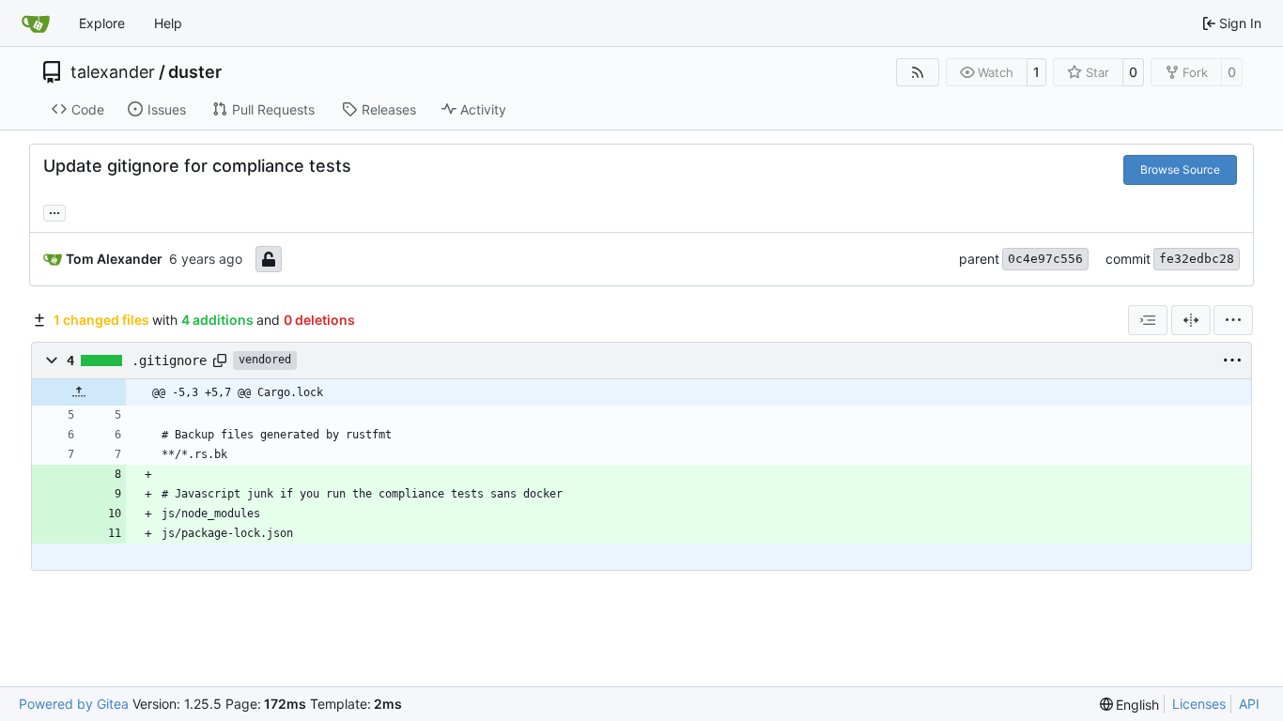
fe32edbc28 (1196, 259)
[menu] (1233, 320)
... (54, 211)
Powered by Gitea (74, 704)
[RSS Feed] (917, 72)
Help (168, 23)
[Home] (35, 23)
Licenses (1199, 704)
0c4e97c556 (1045, 259)
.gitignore (169, 360)
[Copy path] (220, 360)
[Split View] (1191, 320)
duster (195, 72)
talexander (112, 72)
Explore (102, 23)
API (1249, 704)
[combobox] (1147, 320)
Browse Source (1180, 169)
